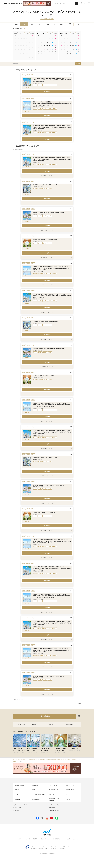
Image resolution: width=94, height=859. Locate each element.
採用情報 (75, 839)
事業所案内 (35, 839)
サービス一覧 (27, 839)
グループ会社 (67, 839)
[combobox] (64, 3)
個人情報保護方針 (57, 839)
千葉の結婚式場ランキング (58, 759)
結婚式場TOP (25, 759)
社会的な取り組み (45, 839)
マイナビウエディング (17, 759)
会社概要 (18, 839)
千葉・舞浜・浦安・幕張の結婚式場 (45, 759)
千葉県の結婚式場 (32, 759)
